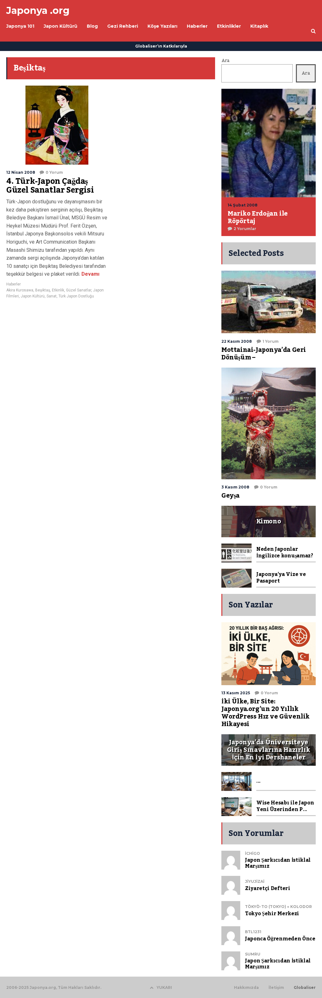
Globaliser (305, 987)
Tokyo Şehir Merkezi (272, 914)
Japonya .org (37, 10)
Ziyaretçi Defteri (267, 888)
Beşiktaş (42, 290)
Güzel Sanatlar (78, 290)
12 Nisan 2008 (20, 172)
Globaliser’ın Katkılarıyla (161, 46)
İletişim (276, 987)
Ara (225, 60)
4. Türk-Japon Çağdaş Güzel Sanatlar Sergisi (50, 185)
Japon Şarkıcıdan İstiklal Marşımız (278, 863)
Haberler (13, 284)
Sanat (52, 296)
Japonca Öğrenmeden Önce (280, 939)
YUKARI (164, 987)
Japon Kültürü (33, 296)
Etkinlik (58, 290)
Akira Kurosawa (19, 290)
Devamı (89, 274)
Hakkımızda (246, 987)
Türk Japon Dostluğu (76, 296)
